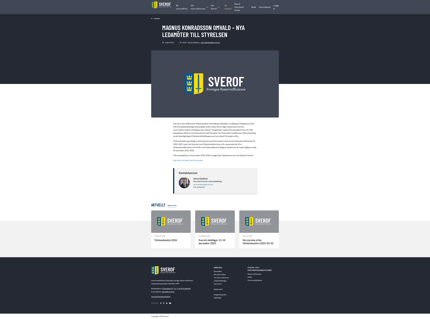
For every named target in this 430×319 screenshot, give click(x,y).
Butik (253, 7)
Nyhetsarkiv (172, 205)
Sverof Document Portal (239, 7)
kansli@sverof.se (168, 292)
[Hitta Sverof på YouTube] (170, 303)
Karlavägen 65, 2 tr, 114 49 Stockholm (176, 289)
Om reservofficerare (198, 7)
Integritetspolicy (220, 295)
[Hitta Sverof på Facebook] (160, 303)
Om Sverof (214, 7)
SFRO (250, 277)
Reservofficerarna (254, 274)
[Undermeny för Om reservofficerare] (207, 7)
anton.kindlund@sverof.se (210, 43)
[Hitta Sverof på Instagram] (163, 303)
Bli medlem (228, 7)
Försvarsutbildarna (255, 280)
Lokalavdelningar (220, 281)
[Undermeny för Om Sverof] (218, 7)
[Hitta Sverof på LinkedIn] (167, 303)
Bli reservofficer (182, 7)
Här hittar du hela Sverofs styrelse (188, 160)
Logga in (276, 7)
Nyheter (157, 18)
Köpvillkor (217, 298)
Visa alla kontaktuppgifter (161, 297)
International (264, 7)
